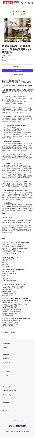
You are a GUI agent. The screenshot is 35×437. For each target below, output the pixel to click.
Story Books (6, 362)
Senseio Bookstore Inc (15, 431)
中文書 (5, 379)
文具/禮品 (5, 375)
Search (5, 347)
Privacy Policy (7, 395)
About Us (5, 406)
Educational (6, 358)
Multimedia (6, 367)
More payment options (17, 74)
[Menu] (32, 3)
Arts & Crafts (6, 371)
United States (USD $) (17, 420)
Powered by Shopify (24, 431)
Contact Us (6, 410)
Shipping (4, 59)
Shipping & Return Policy (9, 390)
